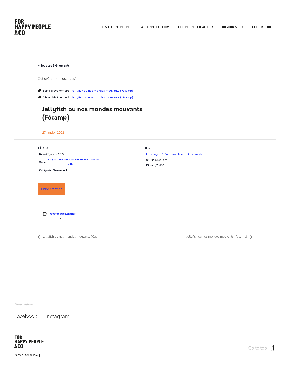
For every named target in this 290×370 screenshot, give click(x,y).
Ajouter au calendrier (62, 214)
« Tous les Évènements (54, 65)
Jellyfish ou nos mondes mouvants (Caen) (71, 237)
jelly (70, 164)
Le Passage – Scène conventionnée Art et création (175, 154)
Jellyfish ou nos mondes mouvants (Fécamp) (73, 159)
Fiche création (51, 189)
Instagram (57, 316)
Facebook (25, 316)
